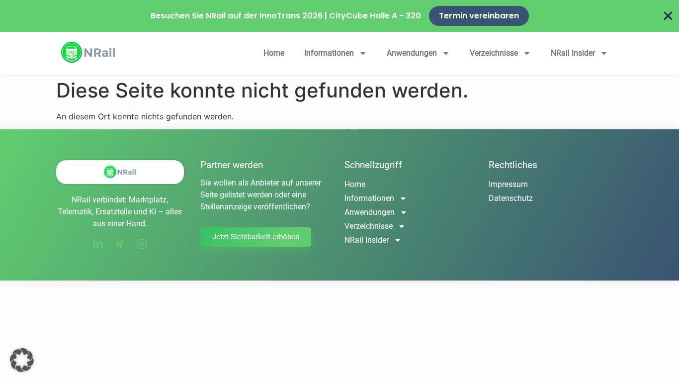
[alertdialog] (339, 16)
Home (273, 53)
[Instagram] (141, 244)
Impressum (508, 184)
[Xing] (119, 244)
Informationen (329, 53)
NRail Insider (573, 53)
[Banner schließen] (668, 16)
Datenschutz (511, 198)
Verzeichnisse (494, 53)
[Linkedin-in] (97, 244)
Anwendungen (412, 53)
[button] (22, 360)
